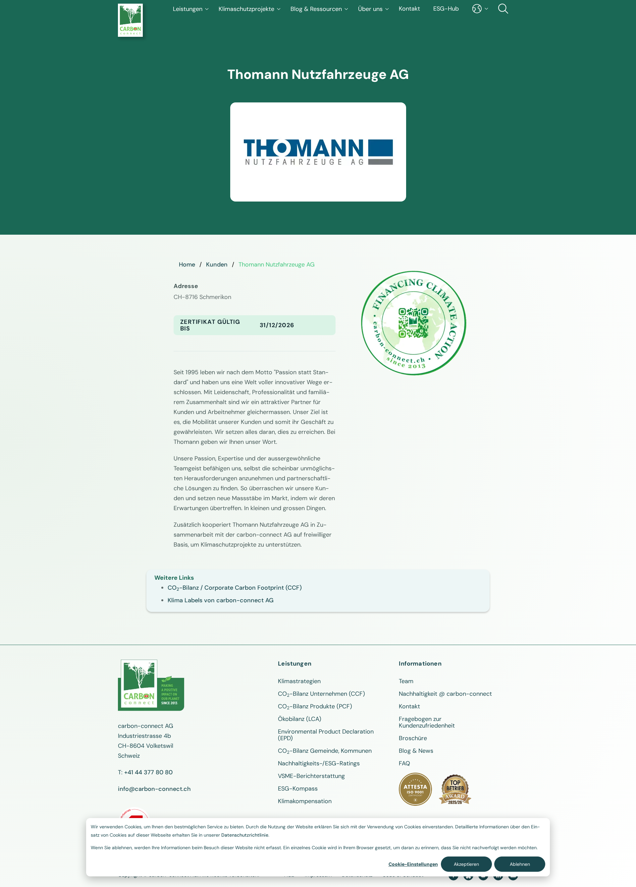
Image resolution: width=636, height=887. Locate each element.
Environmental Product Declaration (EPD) (326, 734)
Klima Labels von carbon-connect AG (221, 600)
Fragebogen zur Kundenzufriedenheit (427, 722)
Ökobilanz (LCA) (299, 719)
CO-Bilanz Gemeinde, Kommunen (325, 750)
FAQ (404, 763)
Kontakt (409, 8)
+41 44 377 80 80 (148, 772)
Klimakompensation (305, 801)
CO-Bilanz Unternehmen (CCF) (321, 693)
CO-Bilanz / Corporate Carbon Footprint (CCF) (235, 588)
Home (187, 264)
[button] (191, 9)
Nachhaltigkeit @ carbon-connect (445, 693)
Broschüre (413, 738)
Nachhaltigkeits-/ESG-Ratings (319, 763)
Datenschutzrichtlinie (244, 835)
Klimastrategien (299, 681)
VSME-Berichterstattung (311, 776)
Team (406, 681)
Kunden (217, 264)
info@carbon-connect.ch (154, 789)
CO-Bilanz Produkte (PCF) (315, 706)
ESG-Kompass (298, 788)
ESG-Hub (446, 8)
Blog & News (416, 750)
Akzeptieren (466, 864)
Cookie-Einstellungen (413, 864)
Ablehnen (520, 864)
